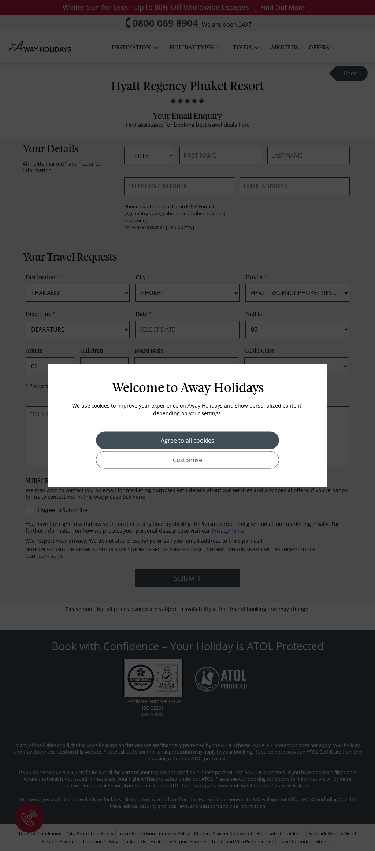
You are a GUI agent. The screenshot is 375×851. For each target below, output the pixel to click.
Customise (187, 460)
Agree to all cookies (187, 440)
